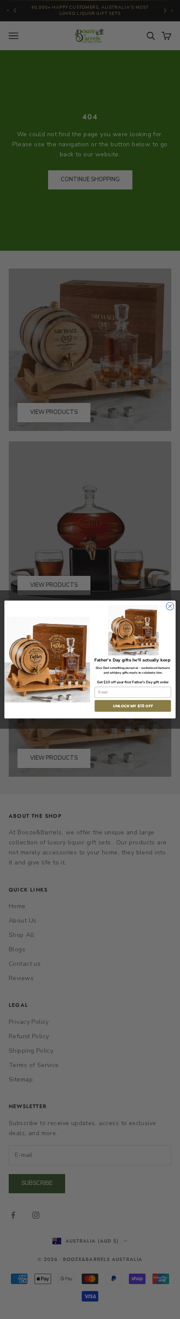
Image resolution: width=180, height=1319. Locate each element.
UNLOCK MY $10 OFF (132, 706)
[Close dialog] (170, 606)
